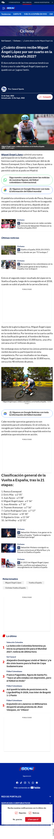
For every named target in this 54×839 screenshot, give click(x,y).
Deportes (22, 813)
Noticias (36, 813)
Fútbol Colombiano (14, 671)
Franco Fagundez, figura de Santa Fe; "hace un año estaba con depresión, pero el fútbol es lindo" (29, 677)
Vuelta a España (35, 583)
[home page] (3, 2)
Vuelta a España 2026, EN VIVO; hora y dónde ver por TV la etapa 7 (33, 250)
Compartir (47, 97)
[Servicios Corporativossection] (50, 803)
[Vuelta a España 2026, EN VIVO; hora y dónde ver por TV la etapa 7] (8, 250)
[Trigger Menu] (3, 8)
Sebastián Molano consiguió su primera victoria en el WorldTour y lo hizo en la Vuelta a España (33, 549)
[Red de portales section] (50, 796)
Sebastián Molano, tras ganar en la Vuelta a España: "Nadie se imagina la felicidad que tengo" (34, 534)
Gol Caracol (27, 2)
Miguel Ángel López (13, 583)
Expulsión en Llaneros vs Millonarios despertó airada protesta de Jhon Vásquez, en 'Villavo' (27, 706)
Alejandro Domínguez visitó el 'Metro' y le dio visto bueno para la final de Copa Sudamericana (29, 663)
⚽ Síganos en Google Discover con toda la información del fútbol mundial (29, 190)
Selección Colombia (15, 642)
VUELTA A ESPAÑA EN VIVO (35, 14)
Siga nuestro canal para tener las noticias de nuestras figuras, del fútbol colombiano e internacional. (29, 180)
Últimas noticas (14, 2)
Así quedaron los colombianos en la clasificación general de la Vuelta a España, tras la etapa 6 (34, 266)
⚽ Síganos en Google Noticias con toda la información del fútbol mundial (29, 413)
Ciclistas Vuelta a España (15, 588)
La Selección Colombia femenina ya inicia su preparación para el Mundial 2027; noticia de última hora (27, 648)
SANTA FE (17, 14)
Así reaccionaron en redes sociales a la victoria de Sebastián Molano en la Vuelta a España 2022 (34, 225)
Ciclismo (17, 41)
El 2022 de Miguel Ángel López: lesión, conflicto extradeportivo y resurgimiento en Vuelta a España (33, 564)
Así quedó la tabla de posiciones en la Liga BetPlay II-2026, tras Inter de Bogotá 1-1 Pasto (29, 692)
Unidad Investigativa (41, 2)
